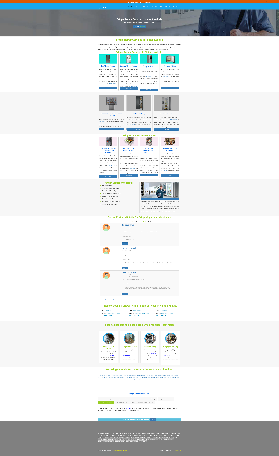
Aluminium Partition (107, 439)
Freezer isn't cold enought (149, 399)
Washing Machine (107, 433)
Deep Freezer (107, 435)
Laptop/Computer (119, 433)
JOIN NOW (153, 419)
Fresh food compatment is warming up (125, 402)
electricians (135, 435)
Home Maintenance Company (120, 450)
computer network (158, 439)
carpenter (145, 435)
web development (110, 441)
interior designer (149, 439)
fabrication (174, 437)
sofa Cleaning (101, 437)
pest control (155, 437)
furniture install (151, 435)
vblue (104, 7)
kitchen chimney (162, 437)
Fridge (113, 433)
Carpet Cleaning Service (120, 441)
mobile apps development (168, 439)
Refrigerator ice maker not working (131, 399)
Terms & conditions (143, 441)
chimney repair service (128, 435)
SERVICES (145, 6)
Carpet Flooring (134, 439)
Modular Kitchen (142, 439)
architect (100, 439)
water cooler (119, 435)
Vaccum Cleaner (141, 433)
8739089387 (113, 83)
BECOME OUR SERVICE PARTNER (161, 6)
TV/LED (159, 433)
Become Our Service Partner (132, 441)
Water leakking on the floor (106, 402)
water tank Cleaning (109, 437)
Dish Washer (101, 435)
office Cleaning (125, 437)
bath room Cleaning (132, 437)
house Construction (126, 439)
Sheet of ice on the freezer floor (145, 402)
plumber (140, 435)
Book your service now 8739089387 (139, 2)
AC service (100, 433)
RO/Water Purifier (133, 433)
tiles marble (169, 437)
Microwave (126, 433)
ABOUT (137, 6)
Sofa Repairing (158, 435)
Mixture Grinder (170, 433)
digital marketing (102, 441)
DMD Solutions (177, 450)
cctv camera (113, 435)
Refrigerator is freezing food (166, 399)
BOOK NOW (108, 87)
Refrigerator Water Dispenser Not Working (110, 399)
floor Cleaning (140, 437)
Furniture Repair (165, 435)
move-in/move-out (148, 437)
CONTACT (176, 6)
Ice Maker (164, 433)
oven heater (148, 433)
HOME (130, 6)
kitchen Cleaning (117, 437)
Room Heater (177, 433)
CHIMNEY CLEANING (174, 435)
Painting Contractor (116, 439)
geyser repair (154, 433)
